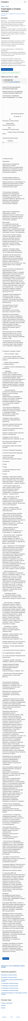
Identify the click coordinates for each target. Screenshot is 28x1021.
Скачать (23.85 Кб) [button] (7, 69)
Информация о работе (13, 966)
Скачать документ (14, 82)
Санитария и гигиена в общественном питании (12, 980)
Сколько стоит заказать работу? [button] (11, 72)
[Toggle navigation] (25, 2)
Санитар (3, 1005)
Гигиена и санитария (6, 1003)
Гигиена (3, 1007)
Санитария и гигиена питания (9, 975)
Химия (7, 6)
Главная (2, 6)
